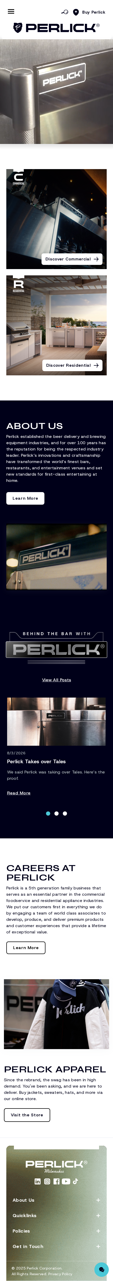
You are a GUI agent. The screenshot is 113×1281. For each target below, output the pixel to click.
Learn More (25, 498)
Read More (19, 793)
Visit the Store (27, 1115)
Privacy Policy (60, 1274)
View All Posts (56, 680)
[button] (48, 813)
